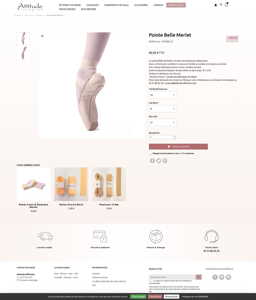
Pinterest (165, 160)
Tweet (158, 160)
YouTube (222, 277)
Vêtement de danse (70, 5)
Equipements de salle (117, 5)
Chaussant (92, 5)
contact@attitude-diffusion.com (180, 83)
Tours (75, 277)
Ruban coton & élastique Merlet (33, 205)
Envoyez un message (28, 280)
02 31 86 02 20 (156, 83)
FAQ (94, 285)
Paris (56, 274)
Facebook (215, 277)
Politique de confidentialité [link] (195, 296)
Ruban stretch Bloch (71, 204)
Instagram (228, 277)
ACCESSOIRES (141, 5)
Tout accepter (138, 296)
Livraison (96, 274)
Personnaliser (171, 296)
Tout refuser (155, 296)
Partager (152, 160)
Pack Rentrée (88, 9)
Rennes (63, 274)
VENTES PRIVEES (67, 9)
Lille (76, 274)
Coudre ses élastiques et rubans (181, 77)
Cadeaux (158, 5)
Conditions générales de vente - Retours (109, 281)
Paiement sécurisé (99, 277)
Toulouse (67, 277)
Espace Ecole (176, 5)
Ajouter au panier (178, 146)
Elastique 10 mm (109, 204)
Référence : (155, 41)
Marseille (58, 277)
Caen (70, 274)
